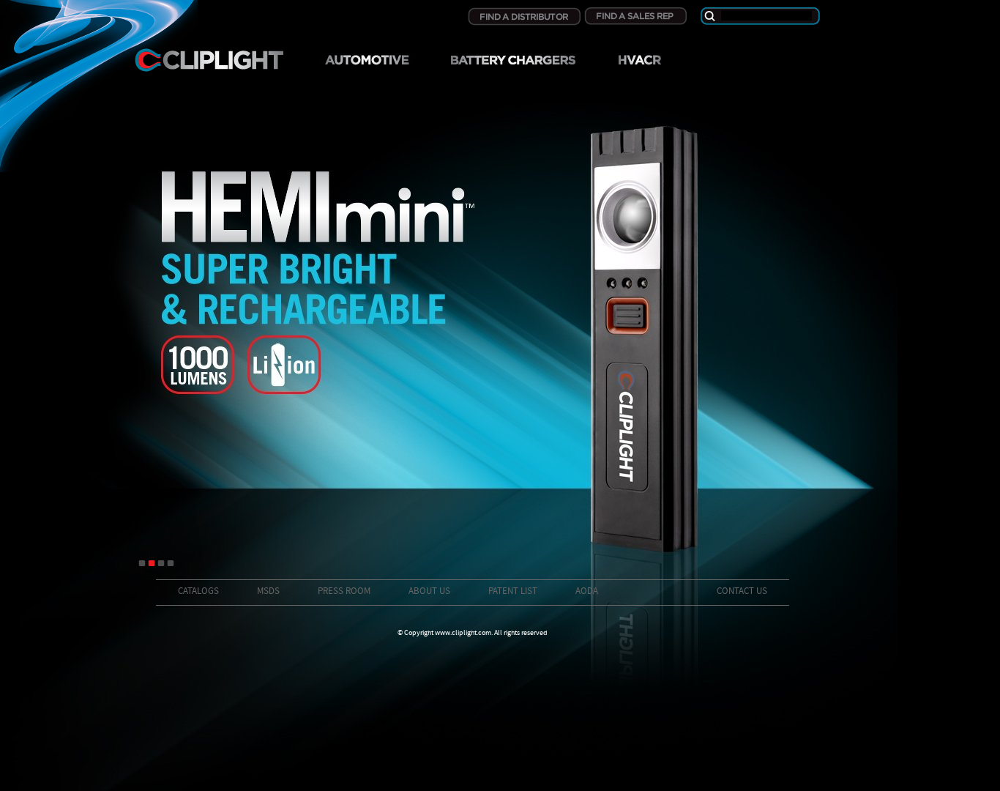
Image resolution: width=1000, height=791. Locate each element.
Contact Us (742, 592)
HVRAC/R (638, 65)
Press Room (344, 592)
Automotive (367, 65)
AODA (586, 592)
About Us (429, 592)
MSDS (268, 592)
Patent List (512, 592)
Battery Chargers (513, 65)
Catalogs (198, 592)
